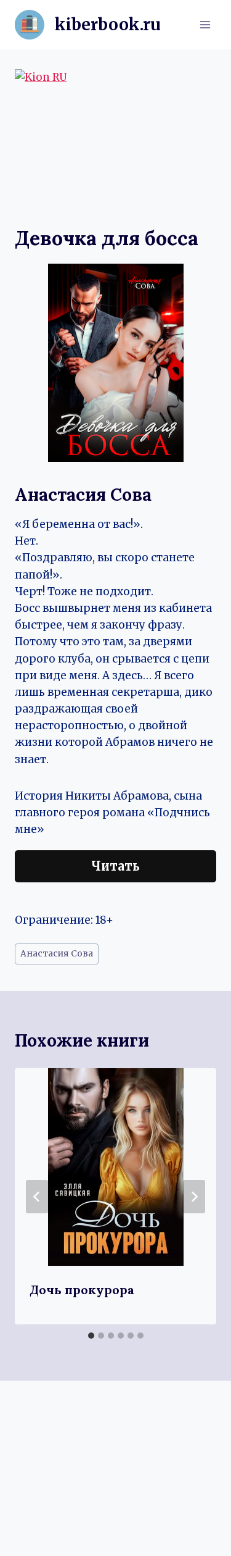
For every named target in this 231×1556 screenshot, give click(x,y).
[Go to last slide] (37, 1196)
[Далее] (194, 1196)
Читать (115, 866)
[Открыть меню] (204, 24)
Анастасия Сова (56, 953)
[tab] (91, 1335)
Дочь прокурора (82, 1289)
